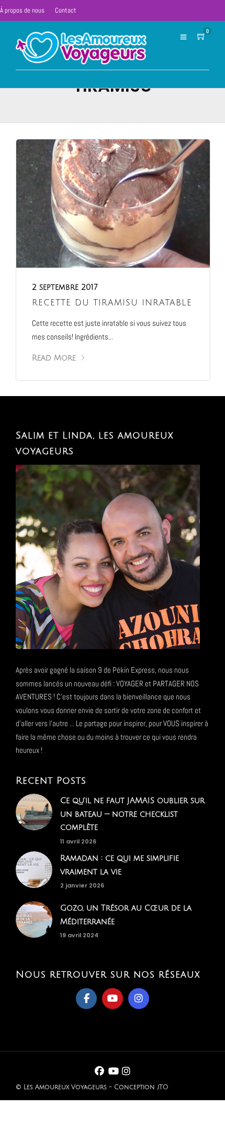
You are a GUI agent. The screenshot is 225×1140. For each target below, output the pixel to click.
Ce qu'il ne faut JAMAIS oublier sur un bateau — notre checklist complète (132, 813)
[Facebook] (86, 998)
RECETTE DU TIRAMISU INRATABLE (112, 303)
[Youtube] (112, 998)
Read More (54, 358)
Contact (65, 10)
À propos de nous (22, 10)
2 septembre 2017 (65, 287)
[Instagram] (138, 998)
